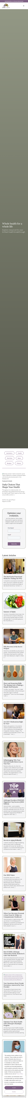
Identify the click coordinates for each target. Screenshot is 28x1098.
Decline (14, 1091)
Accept (14, 1087)
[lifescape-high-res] (6, 4)
